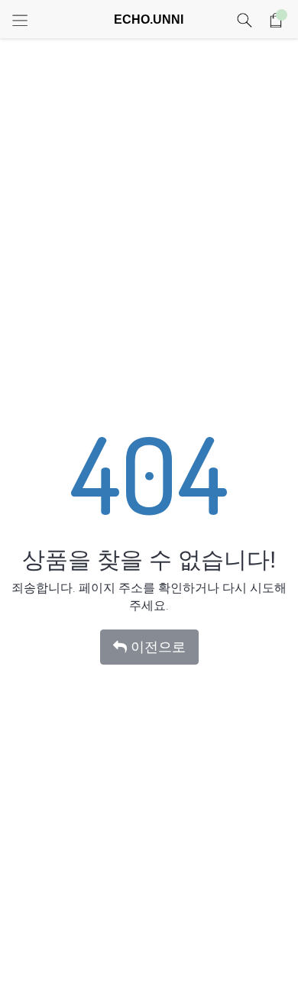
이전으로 (158, 647)
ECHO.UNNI (148, 19)
